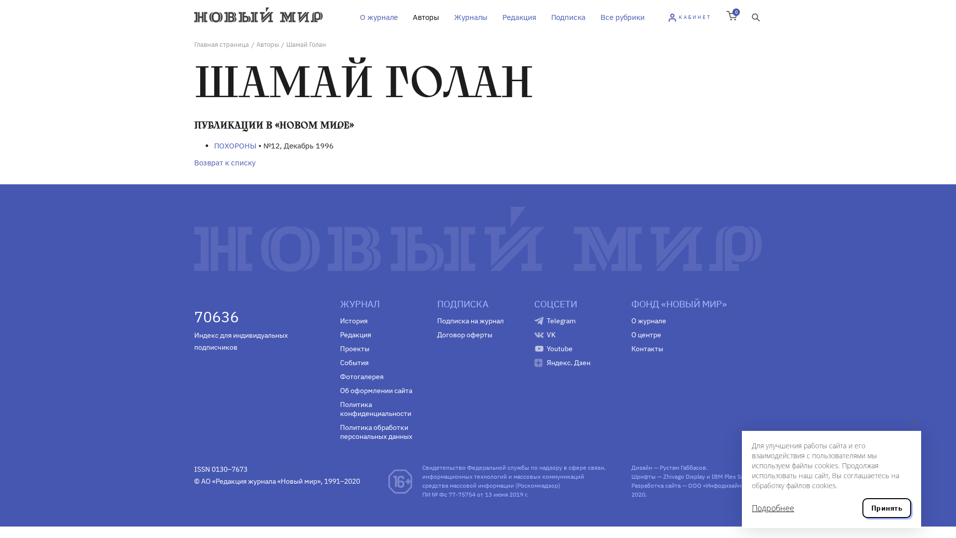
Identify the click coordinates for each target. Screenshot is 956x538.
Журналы (470, 17)
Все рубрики (622, 17)
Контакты (647, 348)
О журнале (379, 17)
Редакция (519, 17)
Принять (886, 508)
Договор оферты (464, 334)
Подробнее (773, 508)
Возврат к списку (224, 162)
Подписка (568, 17)
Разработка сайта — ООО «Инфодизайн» (687, 485)
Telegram (561, 320)
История (353, 320)
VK (551, 334)
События (354, 362)
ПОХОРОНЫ (235, 145)
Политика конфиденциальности (375, 409)
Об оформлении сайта (376, 390)
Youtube (560, 348)
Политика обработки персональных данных (376, 432)
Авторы (426, 17)
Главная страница (221, 44)
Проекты (354, 348)
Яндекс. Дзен (569, 362)
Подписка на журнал (470, 320)
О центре (646, 334)
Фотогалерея (361, 376)
